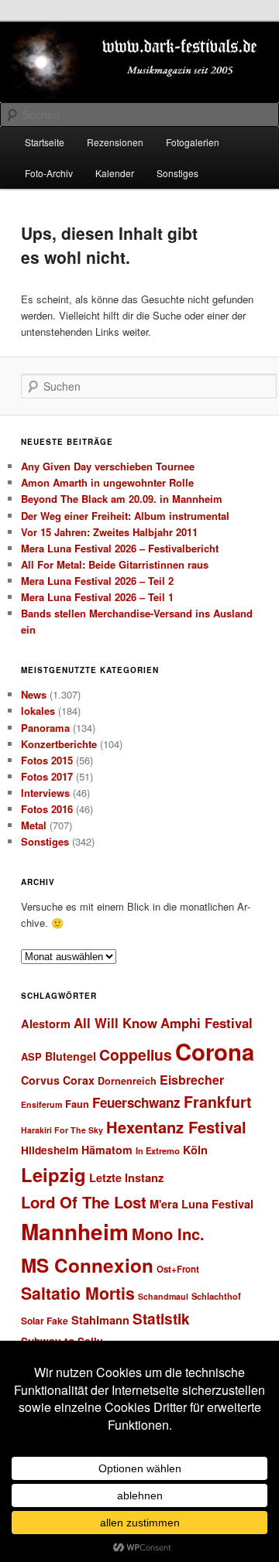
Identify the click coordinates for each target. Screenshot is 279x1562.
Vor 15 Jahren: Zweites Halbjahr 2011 (109, 532)
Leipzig (53, 1174)
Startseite (44, 142)
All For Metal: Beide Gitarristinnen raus (114, 564)
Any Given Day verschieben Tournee (108, 466)
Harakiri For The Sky (62, 1130)
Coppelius (135, 1054)
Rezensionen (115, 142)
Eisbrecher (192, 1080)
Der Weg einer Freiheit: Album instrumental (125, 515)
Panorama (45, 727)
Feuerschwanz (136, 1102)
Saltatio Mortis (78, 1293)
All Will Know (115, 1022)
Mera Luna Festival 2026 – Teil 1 (97, 597)
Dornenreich (127, 1081)
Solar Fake (44, 1321)
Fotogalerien (192, 142)
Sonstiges (177, 172)
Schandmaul (163, 1296)
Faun (77, 1103)
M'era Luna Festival (201, 1204)
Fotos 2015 (47, 760)
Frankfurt (218, 1102)
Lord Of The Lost (83, 1202)
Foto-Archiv (49, 172)
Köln (195, 1149)
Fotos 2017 (47, 776)
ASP (31, 1056)
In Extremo (158, 1150)
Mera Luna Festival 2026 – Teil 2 (97, 580)
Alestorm (46, 1023)
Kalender (114, 172)
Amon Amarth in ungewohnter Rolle (107, 482)
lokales (38, 710)
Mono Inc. (168, 1233)
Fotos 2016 (47, 809)
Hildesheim (49, 1150)
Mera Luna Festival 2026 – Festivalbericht (120, 548)
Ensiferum (41, 1104)
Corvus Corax (58, 1080)
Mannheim (75, 1231)
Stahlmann (100, 1320)
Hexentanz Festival (176, 1127)
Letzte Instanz (126, 1177)
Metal (33, 825)
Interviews (45, 792)
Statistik (161, 1318)
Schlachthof (216, 1296)
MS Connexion (87, 1265)
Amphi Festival (206, 1022)
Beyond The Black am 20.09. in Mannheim (121, 498)
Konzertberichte (59, 744)
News (33, 694)
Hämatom (107, 1149)
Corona (214, 1051)
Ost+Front (178, 1269)
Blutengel (70, 1056)
